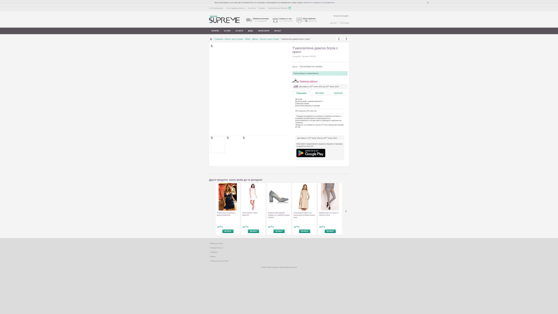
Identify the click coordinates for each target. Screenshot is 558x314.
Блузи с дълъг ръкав (269, 39)
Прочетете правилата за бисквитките (319, 3)
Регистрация (344, 23)
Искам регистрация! (341, 16)
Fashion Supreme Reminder (278, 8)
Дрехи (255, 39)
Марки (213, 256)
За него (239, 31)
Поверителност (216, 248)
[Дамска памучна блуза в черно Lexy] (339, 39)
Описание (301, 93)
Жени (247, 39)
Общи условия (216, 243)
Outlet (277, 31)
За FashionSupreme (216, 8)
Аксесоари (263, 31)
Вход (334, 23)
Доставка (319, 93)
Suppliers (214, 252)
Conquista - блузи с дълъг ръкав (229, 39)
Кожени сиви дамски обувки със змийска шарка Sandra (279, 215)
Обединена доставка (219, 261)
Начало (215, 31)
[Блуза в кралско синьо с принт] (346, 39)
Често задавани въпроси (235, 8)
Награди (262, 8)
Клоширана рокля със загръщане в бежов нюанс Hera (304, 215)
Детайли (228, 231)
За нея (227, 31)
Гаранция (338, 93)
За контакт (252, 8)
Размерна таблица (308, 81)
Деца (250, 31)
